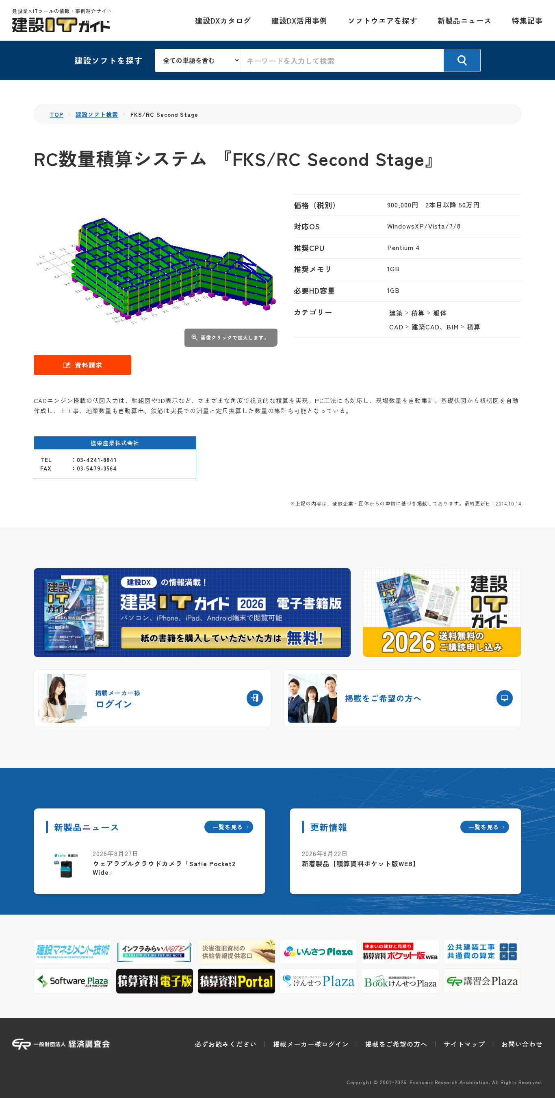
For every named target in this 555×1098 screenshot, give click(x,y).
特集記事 (527, 20)
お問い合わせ (522, 1044)
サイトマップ (464, 1044)
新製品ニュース (465, 20)
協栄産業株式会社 (115, 443)
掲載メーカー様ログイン (311, 1044)
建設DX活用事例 (299, 20)
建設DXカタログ (223, 20)
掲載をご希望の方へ (396, 1044)
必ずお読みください (226, 1044)
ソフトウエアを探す (382, 20)
